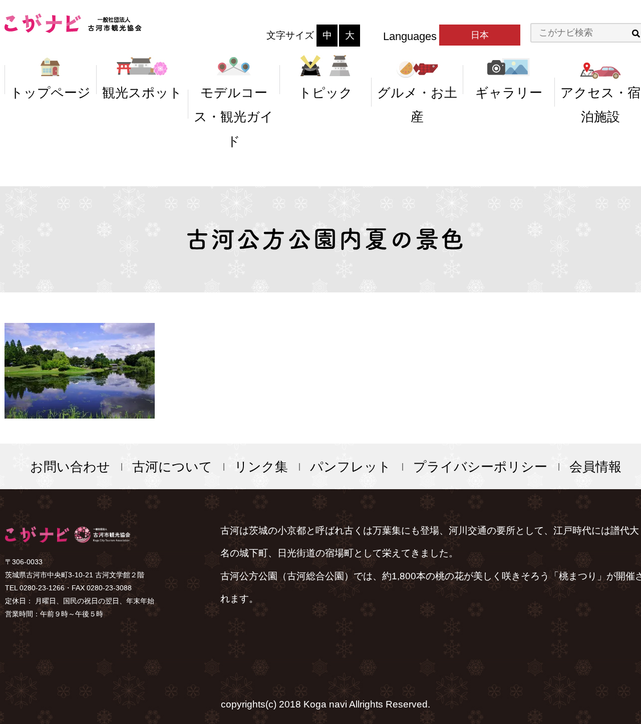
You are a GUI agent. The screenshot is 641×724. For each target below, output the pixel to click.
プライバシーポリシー (480, 467)
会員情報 (595, 467)
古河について (172, 467)
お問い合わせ (70, 467)
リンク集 (261, 467)
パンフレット (350, 467)
